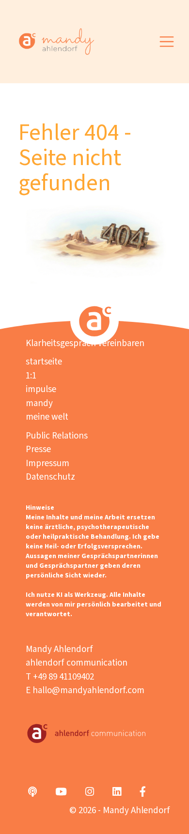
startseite (44, 361)
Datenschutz (50, 477)
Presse (38, 449)
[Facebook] (142, 792)
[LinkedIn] (116, 792)
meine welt (47, 417)
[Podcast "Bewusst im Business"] (32, 792)
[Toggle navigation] (166, 41)
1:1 (31, 375)
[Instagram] (89, 792)
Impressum (47, 463)
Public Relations (57, 435)
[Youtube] (61, 792)
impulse (41, 389)
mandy (39, 403)
